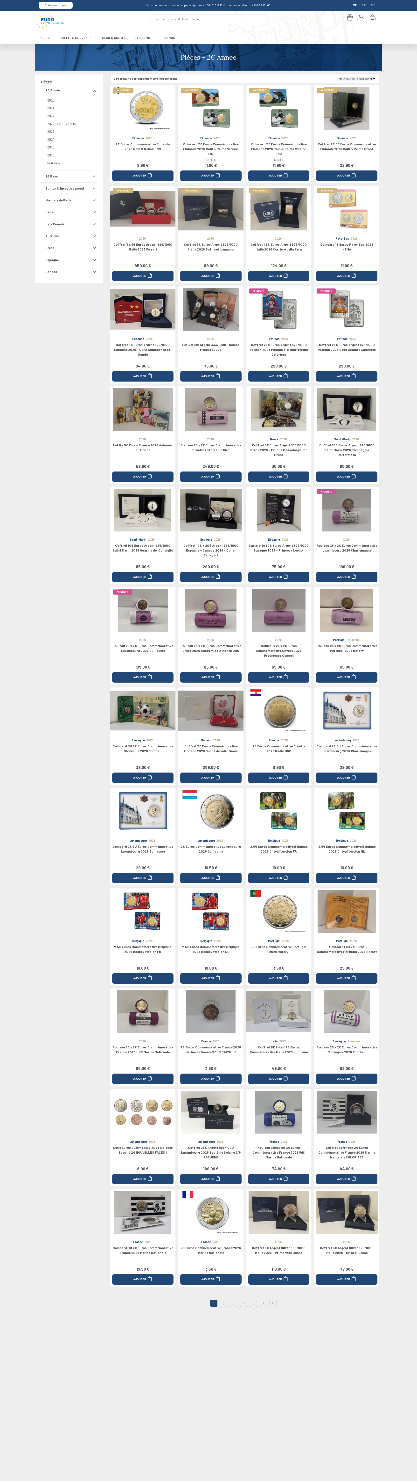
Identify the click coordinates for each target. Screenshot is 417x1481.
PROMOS (168, 38)
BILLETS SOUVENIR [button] (75, 38)
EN (364, 5)
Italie (49, 212)
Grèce (49, 248)
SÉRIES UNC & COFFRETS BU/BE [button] (126, 38)
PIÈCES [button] (44, 38)
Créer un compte (56, 5)
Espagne (52, 260)
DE (373, 5)
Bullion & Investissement (64, 188)
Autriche (52, 236)
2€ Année (52, 90)
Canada (51, 272)
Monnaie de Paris (58, 200)
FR (355, 5)
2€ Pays (51, 176)
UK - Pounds (55, 224)
